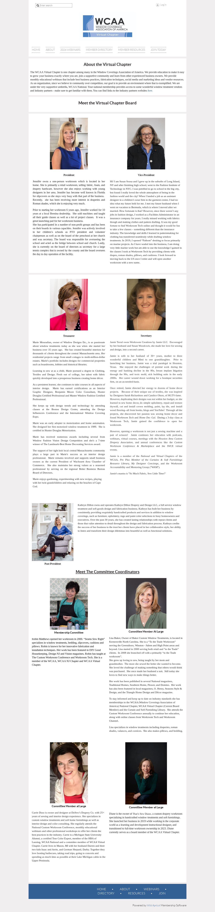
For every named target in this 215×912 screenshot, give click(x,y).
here (150, 90)
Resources (136, 893)
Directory (106, 893)
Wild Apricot (153, 905)
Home (101, 889)
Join (162, 893)
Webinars (151, 889)
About (125, 889)
